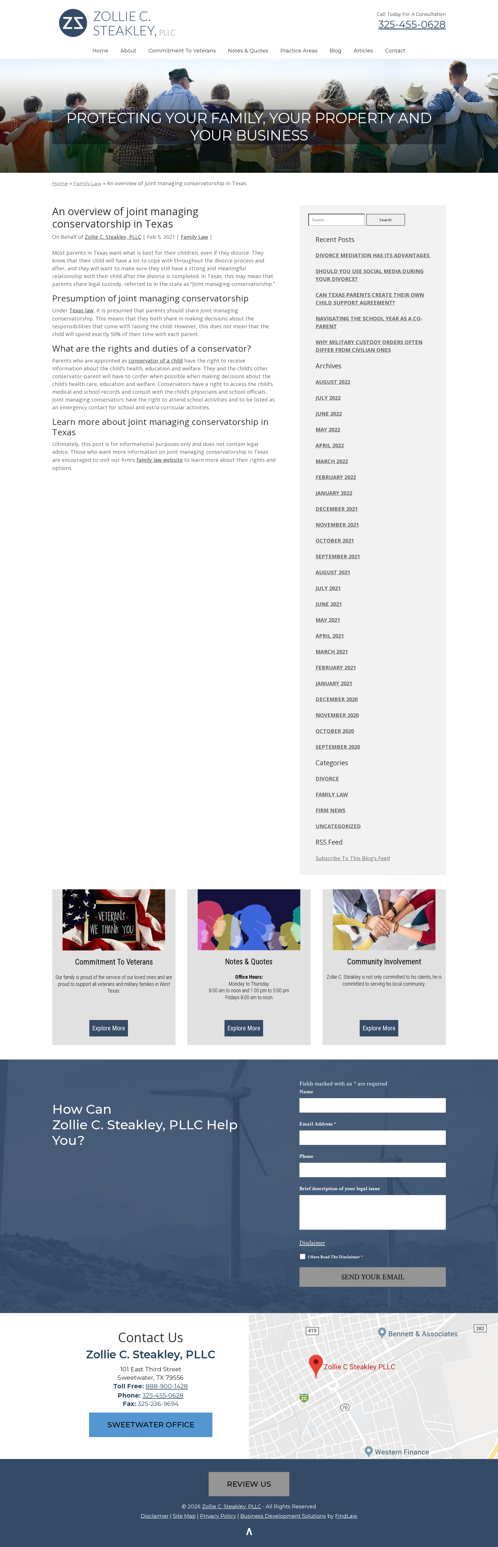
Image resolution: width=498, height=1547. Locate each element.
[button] (492, 1505)
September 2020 (338, 746)
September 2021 (338, 556)
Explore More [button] (108, 1028)
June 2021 (329, 604)
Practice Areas (299, 51)
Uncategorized (338, 826)
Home (100, 51)
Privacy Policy (218, 1516)
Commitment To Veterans (182, 51)
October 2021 (335, 540)
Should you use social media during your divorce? (370, 275)
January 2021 (334, 683)
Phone (306, 1156)
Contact (395, 51)
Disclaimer (312, 1243)
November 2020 (337, 715)
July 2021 (328, 588)
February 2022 (336, 477)
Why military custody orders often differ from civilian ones (369, 346)
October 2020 (335, 730)
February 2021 (336, 667)
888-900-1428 (167, 1386)
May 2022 (328, 429)
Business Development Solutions (283, 1516)
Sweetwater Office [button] (150, 1424)
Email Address (317, 1124)
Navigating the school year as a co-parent (369, 322)
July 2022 (328, 397)
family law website (160, 459)
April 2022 (330, 445)
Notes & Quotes (248, 51)
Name (306, 1091)
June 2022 (329, 413)
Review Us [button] (249, 1484)
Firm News (330, 810)
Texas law (81, 310)
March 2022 (332, 461)
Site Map (184, 1516)
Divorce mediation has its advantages (373, 255)
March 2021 (332, 651)
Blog (336, 51)
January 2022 (334, 493)
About (128, 51)
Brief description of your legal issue (339, 1188)
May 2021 (328, 619)
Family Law (194, 236)
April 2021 (330, 635)
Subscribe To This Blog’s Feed (353, 858)
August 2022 (333, 381)
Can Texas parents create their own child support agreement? (370, 298)
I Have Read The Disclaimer (335, 1257)
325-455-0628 (412, 24)
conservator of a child (156, 360)
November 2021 (337, 524)
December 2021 (337, 508)
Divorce (327, 778)
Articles (363, 51)
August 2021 (333, 572)
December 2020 (337, 699)
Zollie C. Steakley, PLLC (113, 236)
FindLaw (346, 1516)
